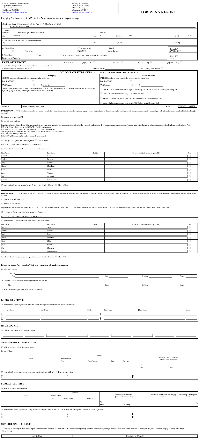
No (5, 432)
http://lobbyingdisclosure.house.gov (14, 12)
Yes (11, 432)
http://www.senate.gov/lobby (82, 12)
